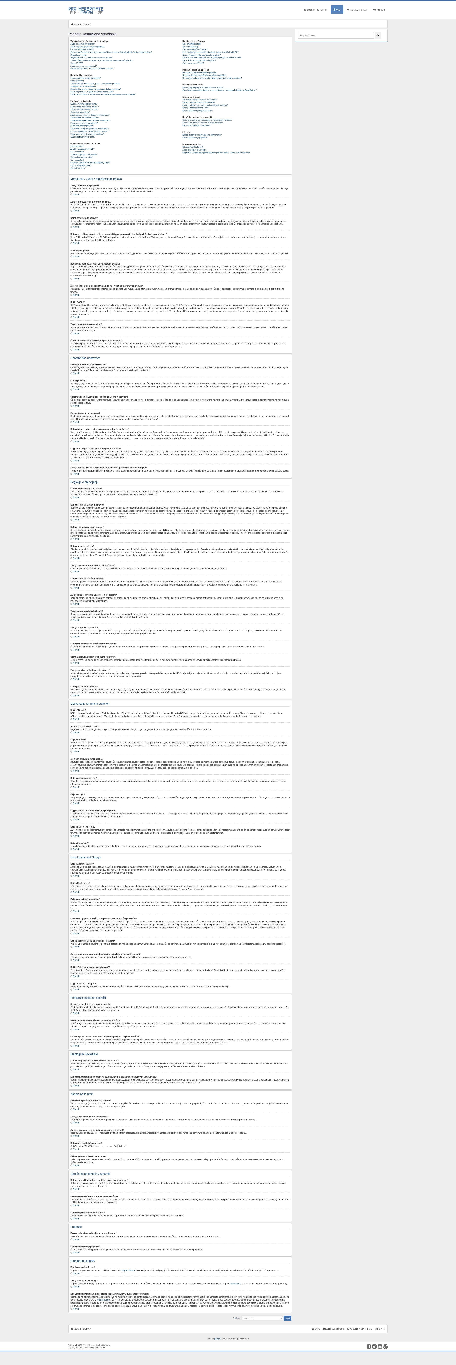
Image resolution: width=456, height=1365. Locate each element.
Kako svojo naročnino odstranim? (196, 125)
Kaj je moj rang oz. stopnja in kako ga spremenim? (92, 92)
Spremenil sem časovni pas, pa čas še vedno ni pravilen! (95, 83)
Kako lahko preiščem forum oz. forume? (199, 100)
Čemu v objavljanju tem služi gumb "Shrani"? (89, 131)
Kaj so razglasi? (77, 160)
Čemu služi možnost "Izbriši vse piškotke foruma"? (92, 69)
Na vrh (76, 194)
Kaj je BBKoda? (77, 146)
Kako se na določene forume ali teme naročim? (202, 123)
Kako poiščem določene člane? (195, 108)
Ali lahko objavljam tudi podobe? (84, 154)
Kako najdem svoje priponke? (195, 137)
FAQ (338, 9)
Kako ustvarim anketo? (80, 112)
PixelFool (79, 1347)
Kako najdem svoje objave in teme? (197, 111)
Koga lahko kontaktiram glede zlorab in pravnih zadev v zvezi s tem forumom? (216, 152)
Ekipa (317, 1328)
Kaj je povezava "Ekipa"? (193, 63)
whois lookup (103, 1300)
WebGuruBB (100, 1347)
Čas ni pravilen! (77, 81)
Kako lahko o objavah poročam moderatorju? (89, 129)
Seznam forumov (316, 9)
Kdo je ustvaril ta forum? (192, 147)
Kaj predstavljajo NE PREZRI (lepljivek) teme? (90, 163)
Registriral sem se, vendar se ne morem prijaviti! (91, 57)
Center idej (235, 1283)
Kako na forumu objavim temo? (83, 104)
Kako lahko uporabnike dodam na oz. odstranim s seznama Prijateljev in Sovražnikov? (219, 90)
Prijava (380, 9)
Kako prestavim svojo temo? (82, 137)
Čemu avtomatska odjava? (82, 49)
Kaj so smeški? (77, 152)
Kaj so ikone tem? (78, 168)
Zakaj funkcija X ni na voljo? (194, 150)
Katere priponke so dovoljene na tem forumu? (202, 135)
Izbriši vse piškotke (334, 1328)
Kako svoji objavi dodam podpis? (84, 109)
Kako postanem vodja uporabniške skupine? (201, 55)
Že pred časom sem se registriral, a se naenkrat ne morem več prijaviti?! (101, 60)
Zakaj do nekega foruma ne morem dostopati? (90, 120)
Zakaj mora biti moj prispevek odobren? (87, 134)
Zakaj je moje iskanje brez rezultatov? (198, 102)
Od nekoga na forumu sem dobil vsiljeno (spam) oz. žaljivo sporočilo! (212, 78)
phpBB (217, 1338)
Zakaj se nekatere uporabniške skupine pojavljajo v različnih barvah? (212, 57)
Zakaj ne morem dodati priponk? (84, 123)
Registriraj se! (358, 9)
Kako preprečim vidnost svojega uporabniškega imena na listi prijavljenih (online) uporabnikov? (111, 52)
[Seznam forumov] (86, 13)
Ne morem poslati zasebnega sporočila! (199, 72)
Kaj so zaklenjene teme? (80, 165)
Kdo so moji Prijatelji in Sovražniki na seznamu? (202, 87)
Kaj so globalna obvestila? (81, 157)
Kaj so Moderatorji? (190, 47)
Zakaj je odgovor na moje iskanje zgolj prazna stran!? (205, 105)
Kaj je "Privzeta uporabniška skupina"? (199, 60)
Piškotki (381, 1328)
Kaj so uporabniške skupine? (194, 49)
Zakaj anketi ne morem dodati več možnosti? (89, 115)
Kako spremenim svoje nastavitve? (85, 78)
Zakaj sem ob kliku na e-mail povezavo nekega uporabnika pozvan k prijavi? (103, 94)
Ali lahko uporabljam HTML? (82, 149)
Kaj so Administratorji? (191, 44)
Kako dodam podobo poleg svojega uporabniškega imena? (95, 89)
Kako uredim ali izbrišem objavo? (84, 107)
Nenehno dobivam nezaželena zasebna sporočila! (204, 75)
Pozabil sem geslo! (78, 55)
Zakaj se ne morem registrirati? (83, 66)
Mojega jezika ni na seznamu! (83, 86)
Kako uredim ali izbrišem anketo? (84, 117)
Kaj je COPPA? (76, 63)
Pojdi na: (236, 1318)
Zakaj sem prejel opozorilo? (82, 126)
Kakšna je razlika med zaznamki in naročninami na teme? (207, 120)
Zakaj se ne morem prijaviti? (82, 44)
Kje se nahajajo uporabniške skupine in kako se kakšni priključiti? (210, 52)
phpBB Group (128, 1270)
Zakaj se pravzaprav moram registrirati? (87, 47)
